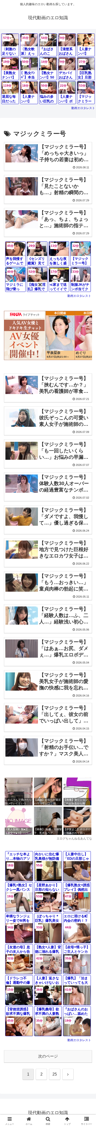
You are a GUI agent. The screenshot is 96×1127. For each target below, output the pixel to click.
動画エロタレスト (83, 108)
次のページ (48, 1056)
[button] (86, 792)
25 (54, 1074)
